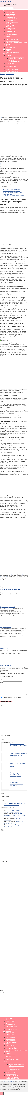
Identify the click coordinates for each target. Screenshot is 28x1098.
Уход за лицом (7, 23)
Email (1, 682)
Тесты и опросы (10, 65)
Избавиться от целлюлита (13, 52)
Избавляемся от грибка (15, 61)
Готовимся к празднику (12, 71)
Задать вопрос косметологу (10, 4)
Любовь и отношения (12, 69)
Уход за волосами (7, 10)
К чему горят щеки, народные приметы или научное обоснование (18, 755)
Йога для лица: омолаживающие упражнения (12, 811)
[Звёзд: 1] (14, 575)
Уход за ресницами (11, 33)
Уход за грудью (10, 38)
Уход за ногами (7, 49)
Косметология (10, 63)
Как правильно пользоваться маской (13, 196)
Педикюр (8, 50)
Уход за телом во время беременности (16, 42)
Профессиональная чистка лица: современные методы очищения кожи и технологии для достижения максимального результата (13, 630)
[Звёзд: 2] (19, 575)
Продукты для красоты (12, 41)
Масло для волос (10, 14)
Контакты (5, 5)
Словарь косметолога (12, 68)
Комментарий (4, 685)
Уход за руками (7, 44)
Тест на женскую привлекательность (14, 803)
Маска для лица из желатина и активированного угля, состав (11, 190)
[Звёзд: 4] (3, 577)
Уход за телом (6, 36)
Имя (1, 679)
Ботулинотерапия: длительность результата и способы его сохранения (12, 609)
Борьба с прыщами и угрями (16, 57)
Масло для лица (10, 26)
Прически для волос (11, 18)
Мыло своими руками (12, 39)
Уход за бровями (10, 30)
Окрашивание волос (11, 20)
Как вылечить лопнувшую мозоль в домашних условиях (18, 744)
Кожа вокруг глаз (10, 31)
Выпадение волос (10, 17)
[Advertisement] (14, 101)
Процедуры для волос (12, 22)
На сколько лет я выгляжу (11, 805)
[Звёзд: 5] (8, 577)
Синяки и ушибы (10, 28)
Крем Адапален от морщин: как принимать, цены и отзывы (17, 764)
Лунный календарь (11, 66)
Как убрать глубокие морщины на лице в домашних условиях (15, 774)
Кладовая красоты (9, 1081)
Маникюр (8, 45)
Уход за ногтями (10, 47)
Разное (5, 53)
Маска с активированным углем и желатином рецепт (12, 193)
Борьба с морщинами (11, 34)
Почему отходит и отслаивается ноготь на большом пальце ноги (16, 784)
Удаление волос (10, 15)
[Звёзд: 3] (25, 575)
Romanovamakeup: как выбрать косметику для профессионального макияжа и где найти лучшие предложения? (14, 668)
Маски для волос (10, 12)
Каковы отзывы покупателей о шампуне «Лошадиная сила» (14, 815)
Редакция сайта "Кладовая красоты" (10, 589)
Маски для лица (10, 25)
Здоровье (8, 55)
